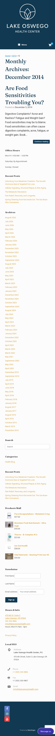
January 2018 (10, 403)
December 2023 (11, 337)
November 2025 (11, 252)
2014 (14, 56)
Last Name (9, 584)
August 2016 (10, 415)
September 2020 (12, 361)
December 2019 (11, 372)
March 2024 (10, 326)
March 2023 (10, 349)
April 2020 (9, 368)
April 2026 (9, 233)
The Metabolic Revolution (16, 192)
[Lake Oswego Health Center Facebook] (7, 708)
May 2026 (9, 229)
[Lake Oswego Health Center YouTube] (7, 719)
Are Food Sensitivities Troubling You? (24, 95)
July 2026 (9, 221)
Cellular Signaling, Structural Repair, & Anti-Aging (25, 188)
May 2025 (9, 276)
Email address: (11, 592)
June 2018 (9, 388)
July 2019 (9, 380)
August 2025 (10, 264)
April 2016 (9, 419)
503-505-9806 (11, 621)
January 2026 (10, 245)
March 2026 (10, 237)
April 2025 (9, 279)
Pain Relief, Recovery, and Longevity (20, 196)
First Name (9, 576)
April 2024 (9, 322)
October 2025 (11, 256)
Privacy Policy (10, 635)
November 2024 (11, 299)
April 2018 (9, 395)
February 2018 (11, 399)
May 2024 (9, 318)
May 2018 (9, 392)
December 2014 (11, 430)
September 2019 (12, 376)
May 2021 (9, 357)
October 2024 (11, 303)
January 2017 (10, 411)
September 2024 (12, 306)
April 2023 (9, 345)
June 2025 (9, 272)
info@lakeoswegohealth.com (17, 624)
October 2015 (11, 422)
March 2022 (10, 353)
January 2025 (10, 291)
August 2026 (10, 217)
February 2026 (11, 241)
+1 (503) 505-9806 (20, 672)
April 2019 (9, 384)
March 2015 (10, 426)
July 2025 (9, 268)
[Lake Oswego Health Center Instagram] (7, 713)
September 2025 (12, 260)
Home (7, 56)
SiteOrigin (31, 730)
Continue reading (41, 142)
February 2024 (11, 330)
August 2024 (10, 310)
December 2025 (11, 248)
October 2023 (11, 341)
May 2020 (9, 364)
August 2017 (10, 407)
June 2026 (9, 225)
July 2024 (9, 314)
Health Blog (10, 462)
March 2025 (10, 283)
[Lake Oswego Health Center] (27, 18)
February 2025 (11, 287)
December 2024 (11, 295)
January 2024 (10, 333)
